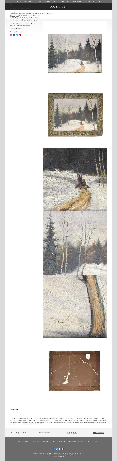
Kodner (58, 6)
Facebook (14, 35)
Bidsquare (18, 432)
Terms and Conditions (36, 424)
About (20, 442)
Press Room (72, 442)
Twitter (17, 35)
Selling (53, 442)
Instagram (60, 449)
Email (11, 35)
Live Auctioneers (45, 432)
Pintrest (20, 35)
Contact (97, 442)
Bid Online (37, 442)
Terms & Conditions (85, 442)
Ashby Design (60, 456)
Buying (45, 442)
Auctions (27, 442)
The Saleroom (99, 432)
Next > (17, 409)
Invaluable (72, 432)
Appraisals (62, 442)
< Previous (12, 409)
